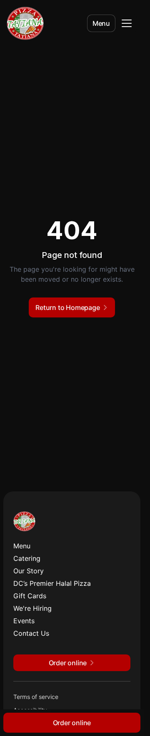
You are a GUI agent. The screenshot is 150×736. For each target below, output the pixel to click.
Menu (101, 23)
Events (24, 621)
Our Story (28, 571)
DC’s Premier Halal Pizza (52, 583)
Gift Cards (29, 596)
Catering (26, 558)
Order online (72, 723)
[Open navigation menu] (126, 23)
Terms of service (35, 696)
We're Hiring (32, 608)
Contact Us (31, 633)
